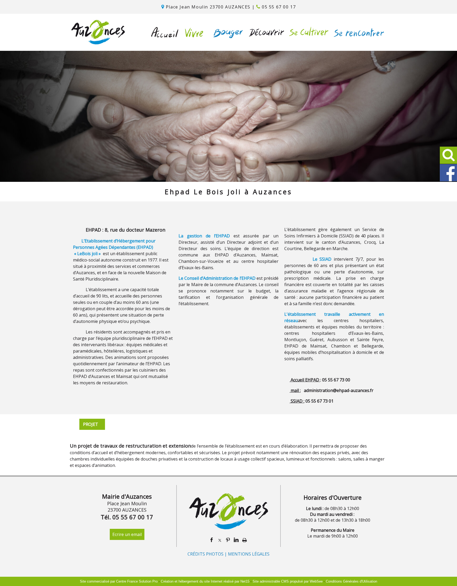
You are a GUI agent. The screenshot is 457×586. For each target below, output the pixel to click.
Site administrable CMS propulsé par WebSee (288, 581)
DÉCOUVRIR (265, 32)
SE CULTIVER (307, 32)
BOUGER (226, 32)
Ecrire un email (127, 534)
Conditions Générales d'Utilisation (351, 581)
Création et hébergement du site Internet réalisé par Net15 (205, 581)
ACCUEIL (164, 32)
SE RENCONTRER (358, 32)
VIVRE (193, 32)
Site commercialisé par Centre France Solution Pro (119, 581)
